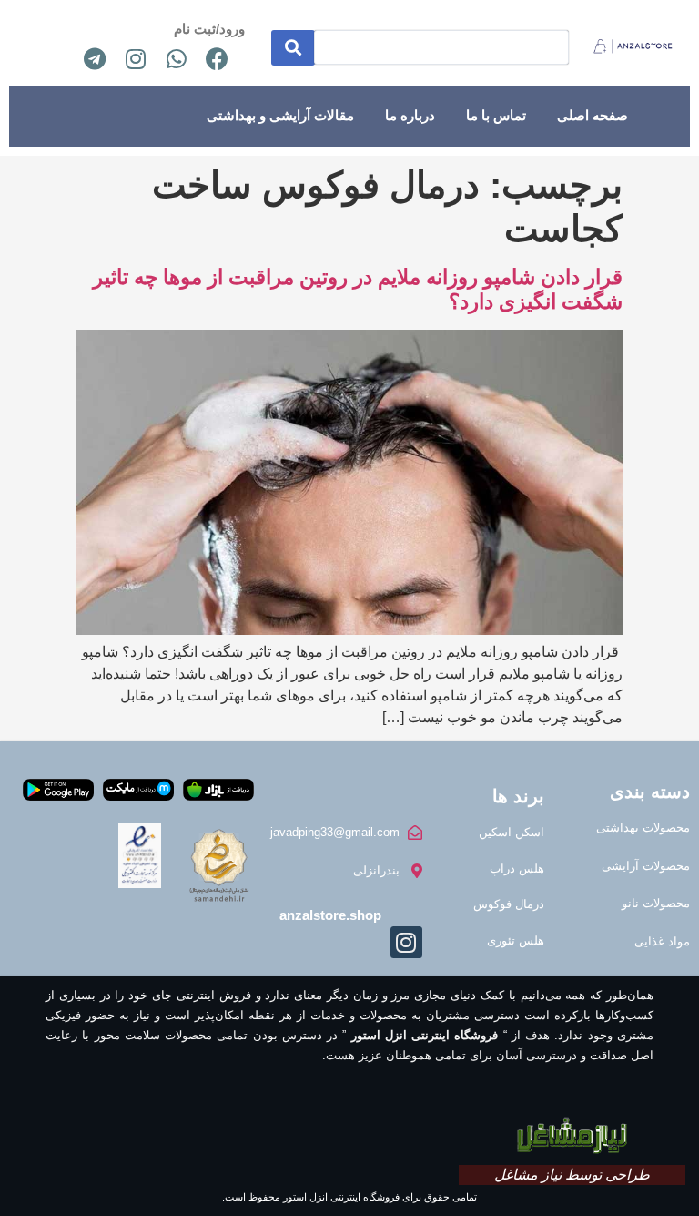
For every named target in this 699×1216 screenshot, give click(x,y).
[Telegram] (94, 58)
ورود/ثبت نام (209, 28)
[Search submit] (293, 48)
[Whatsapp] (176, 58)
